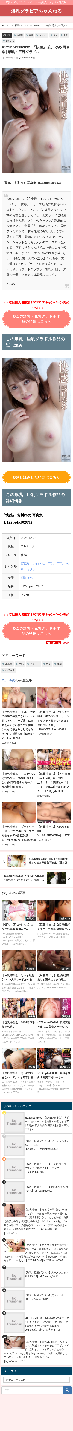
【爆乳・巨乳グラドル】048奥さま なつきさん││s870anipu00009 (46, 1189)
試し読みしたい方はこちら (38, 477)
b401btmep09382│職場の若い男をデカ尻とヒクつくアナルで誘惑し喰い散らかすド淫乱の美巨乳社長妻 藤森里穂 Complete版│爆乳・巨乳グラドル (47, 1324)
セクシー (43, 35)
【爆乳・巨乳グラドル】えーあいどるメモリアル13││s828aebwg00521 (46, 1274)
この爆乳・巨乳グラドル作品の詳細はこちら (38, 319)
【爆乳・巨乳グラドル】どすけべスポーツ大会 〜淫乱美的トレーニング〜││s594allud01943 (46, 1168)
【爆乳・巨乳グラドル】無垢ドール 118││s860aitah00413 (44, 1297)
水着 (65, 35)
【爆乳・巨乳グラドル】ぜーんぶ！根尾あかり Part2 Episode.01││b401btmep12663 (46, 1145)
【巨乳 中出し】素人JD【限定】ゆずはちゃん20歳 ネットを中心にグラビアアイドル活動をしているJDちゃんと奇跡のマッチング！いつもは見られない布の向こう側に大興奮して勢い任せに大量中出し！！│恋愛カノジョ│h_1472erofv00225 (36, 1352)
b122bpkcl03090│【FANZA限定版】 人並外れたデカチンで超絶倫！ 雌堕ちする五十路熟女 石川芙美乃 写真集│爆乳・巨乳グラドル (47, 1123)
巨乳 (31, 35)
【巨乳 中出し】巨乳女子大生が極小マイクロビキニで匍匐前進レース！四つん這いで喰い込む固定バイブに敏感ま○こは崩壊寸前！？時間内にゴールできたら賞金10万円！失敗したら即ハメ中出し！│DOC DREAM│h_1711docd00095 (36, 1253)
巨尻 (55, 35)
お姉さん (10, 41)
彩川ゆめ (7, 35)
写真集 (20, 35)
